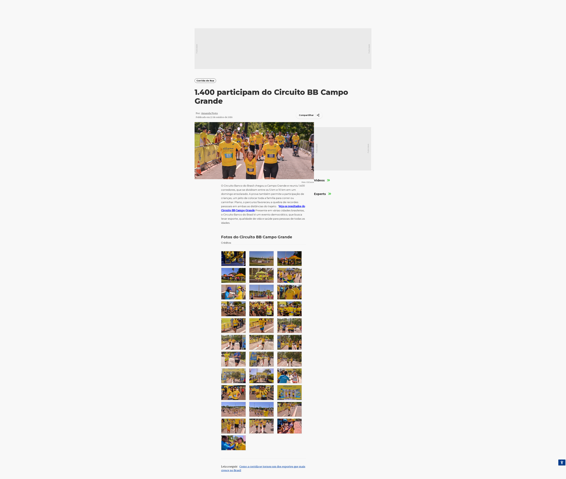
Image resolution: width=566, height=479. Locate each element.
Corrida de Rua (205, 80)
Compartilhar (306, 115)
